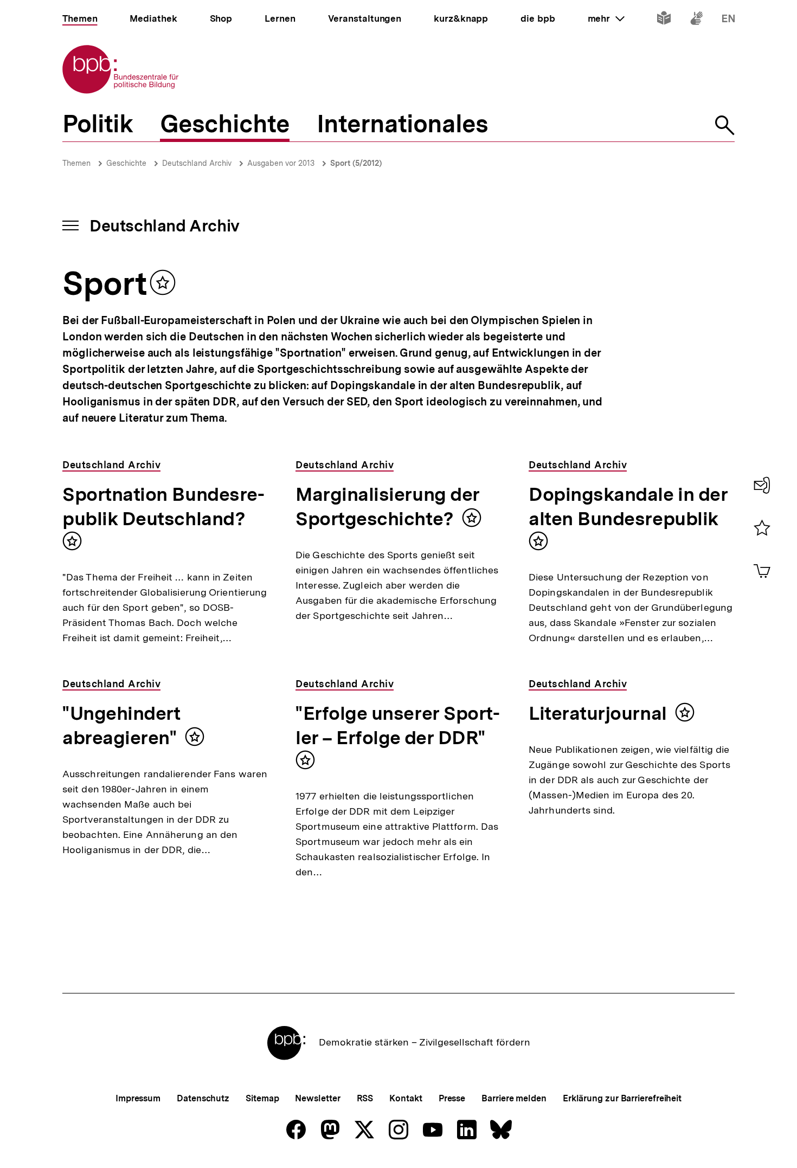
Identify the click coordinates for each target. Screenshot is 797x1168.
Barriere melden (514, 1098)
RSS (365, 1098)
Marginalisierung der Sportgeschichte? (387, 506)
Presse (452, 1098)
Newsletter (317, 1098)
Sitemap (262, 1098)
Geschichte (126, 163)
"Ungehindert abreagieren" (121, 725)
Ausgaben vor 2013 (280, 163)
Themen (76, 163)
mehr (606, 18)
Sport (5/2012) (356, 163)
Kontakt (405, 1098)
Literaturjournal (598, 713)
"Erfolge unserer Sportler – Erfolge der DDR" (397, 725)
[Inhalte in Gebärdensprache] (696, 20)
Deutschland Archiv (197, 163)
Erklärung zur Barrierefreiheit (622, 1098)
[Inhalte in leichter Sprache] (664, 20)
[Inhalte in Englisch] (728, 20)
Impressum (137, 1098)
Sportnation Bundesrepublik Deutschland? (163, 506)
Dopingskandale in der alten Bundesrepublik (628, 506)
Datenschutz (203, 1098)
